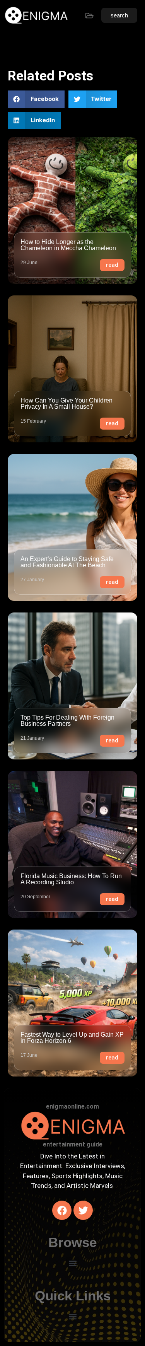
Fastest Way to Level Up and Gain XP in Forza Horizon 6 (72, 1037)
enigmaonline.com (72, 1106)
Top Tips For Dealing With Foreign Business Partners (67, 720)
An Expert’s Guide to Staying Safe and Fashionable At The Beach (67, 562)
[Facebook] (62, 1210)
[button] (36, 99)
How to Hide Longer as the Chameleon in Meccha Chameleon (68, 245)
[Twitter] (83, 1210)
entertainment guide (72, 1144)
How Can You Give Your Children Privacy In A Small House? (66, 403)
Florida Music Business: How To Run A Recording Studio (71, 879)
